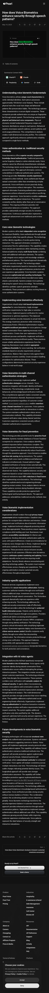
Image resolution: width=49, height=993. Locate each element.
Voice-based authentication (19, 404)
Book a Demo (24, 872)
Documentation (31, 929)
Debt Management (33, 904)
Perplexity (13, 83)
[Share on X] (20, 25)
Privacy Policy (10, 974)
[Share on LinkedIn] (25, 25)
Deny (22, 986)
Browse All (30, 915)
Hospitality (30, 896)
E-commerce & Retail (33, 900)
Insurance (30, 907)
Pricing (5, 904)
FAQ (27, 951)
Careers (5, 929)
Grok (38, 83)
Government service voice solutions (15, 646)
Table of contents (11, 64)
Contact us (6, 937)
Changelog (7, 933)
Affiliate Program (9, 940)
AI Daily (29, 944)
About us (6, 926)
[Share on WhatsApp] (40, 25)
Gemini (26, 83)
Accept (22, 980)
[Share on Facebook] (30, 25)
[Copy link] (45, 25)
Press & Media (8, 944)
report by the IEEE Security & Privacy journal (30, 780)
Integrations (30, 948)
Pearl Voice (7, 896)
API (27, 926)
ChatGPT (12, 77)
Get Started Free (23, 868)
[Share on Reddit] (35, 25)
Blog (28, 940)
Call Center (30, 911)
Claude (25, 77)
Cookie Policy (22, 974)
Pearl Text (6, 900)
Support (29, 937)
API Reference (31, 933)
